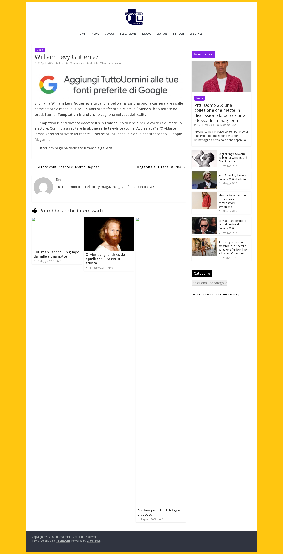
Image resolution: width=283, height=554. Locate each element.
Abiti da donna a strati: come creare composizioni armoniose (232, 201)
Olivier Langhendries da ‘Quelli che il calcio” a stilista (105, 258)
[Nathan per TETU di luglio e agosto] (161, 219)
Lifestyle (196, 33)
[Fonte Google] (109, 85)
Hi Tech (178, 33)
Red (61, 63)
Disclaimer (222, 294)
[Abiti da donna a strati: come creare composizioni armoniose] (204, 194)
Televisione (128, 33)
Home (82, 33)
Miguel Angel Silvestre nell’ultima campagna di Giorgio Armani (233, 157)
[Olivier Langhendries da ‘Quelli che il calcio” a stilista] (109, 219)
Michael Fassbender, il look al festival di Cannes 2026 (232, 224)
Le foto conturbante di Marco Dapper (65, 167)
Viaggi (109, 33)
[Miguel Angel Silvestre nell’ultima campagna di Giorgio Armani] (204, 152)
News (95, 33)
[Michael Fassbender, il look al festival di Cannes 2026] (204, 219)
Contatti (210, 294)
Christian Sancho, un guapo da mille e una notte (56, 254)
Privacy (234, 294)
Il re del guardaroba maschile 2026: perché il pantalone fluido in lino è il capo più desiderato (233, 247)
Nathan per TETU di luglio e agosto (159, 512)
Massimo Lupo (228, 125)
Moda (146, 33)
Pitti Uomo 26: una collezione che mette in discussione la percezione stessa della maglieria (219, 112)
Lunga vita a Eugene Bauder (160, 167)
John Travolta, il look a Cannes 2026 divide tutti (233, 177)
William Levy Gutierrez (112, 63)
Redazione (198, 294)
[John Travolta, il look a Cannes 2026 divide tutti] (204, 173)
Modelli (94, 63)
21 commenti (76, 63)
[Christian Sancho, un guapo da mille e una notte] (57, 219)
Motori (161, 33)
